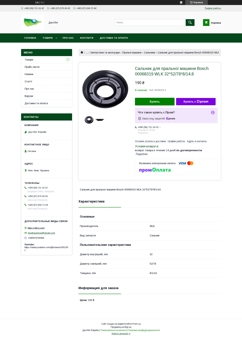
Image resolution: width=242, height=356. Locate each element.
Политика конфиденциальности (144, 330)
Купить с (190, 101)
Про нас (68, 38)
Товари (48, 38)
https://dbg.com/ (36, 227)
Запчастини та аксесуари (105, 52)
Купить (155, 101)
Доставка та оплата (114, 38)
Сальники (149, 52)
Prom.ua (136, 324)
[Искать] (190, 22)
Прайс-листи (32, 66)
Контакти (86, 38)
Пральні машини (131, 52)
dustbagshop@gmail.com (41, 233)
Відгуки (29, 96)
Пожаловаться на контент (113, 330)
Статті (28, 81)
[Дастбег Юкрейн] (32, 28)
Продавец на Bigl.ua (121, 327)
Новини (29, 74)
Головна (30, 38)
